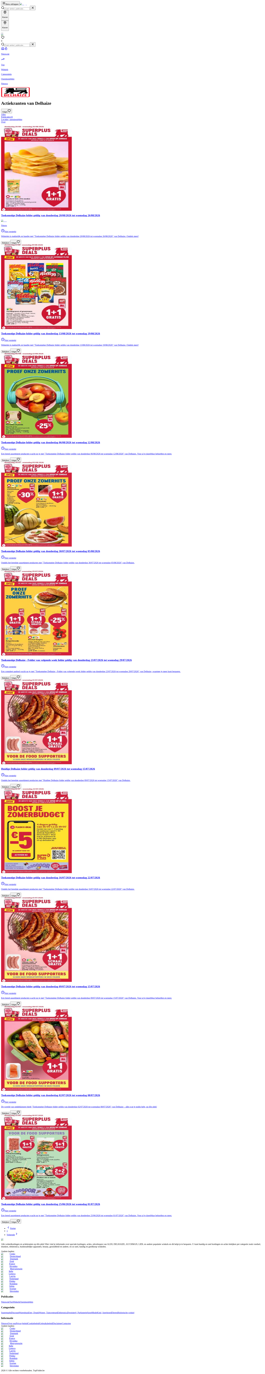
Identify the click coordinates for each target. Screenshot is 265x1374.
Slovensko (14, 1291)
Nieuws (4, 1323)
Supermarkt (6, 1312)
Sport (89, 1312)
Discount (15, 1312)
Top (11, 1302)
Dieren (114, 1312)
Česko (12, 1254)
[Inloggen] (2, 32)
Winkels (16, 1302)
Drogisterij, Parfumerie (77, 1312)
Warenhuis (23, 1312)
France (12, 1264)
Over (3, 122)
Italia (11, 1271)
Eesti (12, 1261)
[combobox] (17, 8)
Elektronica (62, 1312)
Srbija (11, 1286)
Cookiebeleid (33, 1323)
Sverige (13, 1289)
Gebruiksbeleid (46, 1323)
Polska (12, 1281)
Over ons (12, 1323)
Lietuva (12, 1274)
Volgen (14, 243)
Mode (94, 1312)
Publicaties (7, 117)
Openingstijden (26, 1302)
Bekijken (5, 243)
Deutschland (15, 1256)
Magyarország (16, 1269)
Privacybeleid (22, 1323)
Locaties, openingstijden (11, 119)
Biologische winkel (125, 1312)
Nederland (13, 1279)
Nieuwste (5, 1302)
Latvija (12, 1276)
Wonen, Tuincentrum (48, 1312)
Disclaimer (57, 1323)
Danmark (14, 1259)
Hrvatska (13, 1266)
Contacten (66, 1323)
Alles (3, 114)
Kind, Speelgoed (104, 1312)
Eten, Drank (33, 1312)
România (13, 1284)
